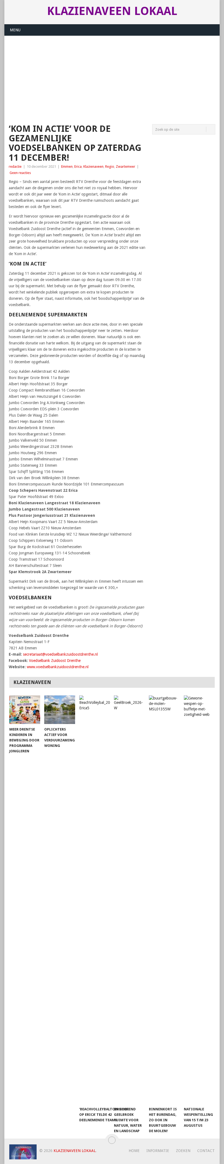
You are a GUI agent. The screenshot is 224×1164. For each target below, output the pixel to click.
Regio (109, 166)
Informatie (157, 1150)
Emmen (67, 166)
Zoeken (183, 1150)
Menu (15, 30)
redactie (15, 166)
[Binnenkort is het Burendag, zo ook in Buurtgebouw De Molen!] (164, 899)
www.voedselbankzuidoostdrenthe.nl (58, 667)
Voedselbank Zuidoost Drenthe (55, 660)
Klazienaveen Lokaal (112, 11)
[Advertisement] (112, 77)
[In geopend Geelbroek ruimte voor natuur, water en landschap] (129, 899)
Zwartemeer (125, 166)
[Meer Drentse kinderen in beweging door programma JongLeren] (24, 709)
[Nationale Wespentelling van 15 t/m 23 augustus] (199, 899)
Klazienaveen (93, 166)
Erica (78, 166)
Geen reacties (20, 173)
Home (134, 1150)
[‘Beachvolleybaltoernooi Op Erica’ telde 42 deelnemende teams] (94, 899)
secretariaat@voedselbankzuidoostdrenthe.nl (60, 654)
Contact (206, 1150)
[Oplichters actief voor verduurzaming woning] (59, 709)
